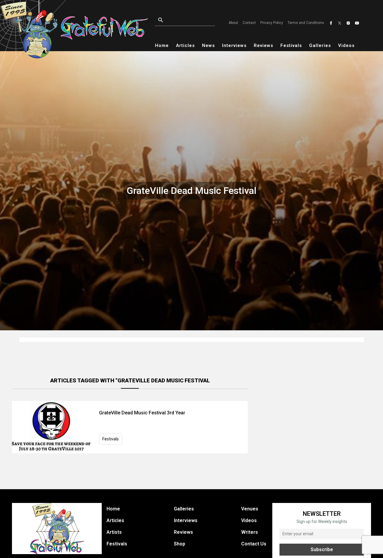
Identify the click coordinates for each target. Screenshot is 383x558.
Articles (185, 45)
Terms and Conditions (306, 23)
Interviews (234, 45)
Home (162, 45)
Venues (249, 509)
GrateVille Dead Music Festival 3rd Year (142, 413)
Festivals (291, 45)
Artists (114, 532)
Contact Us (253, 544)
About (233, 23)
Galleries (320, 45)
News (208, 45)
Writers (249, 532)
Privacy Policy (271, 23)
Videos (346, 45)
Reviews (263, 45)
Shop (179, 544)
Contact (249, 23)
